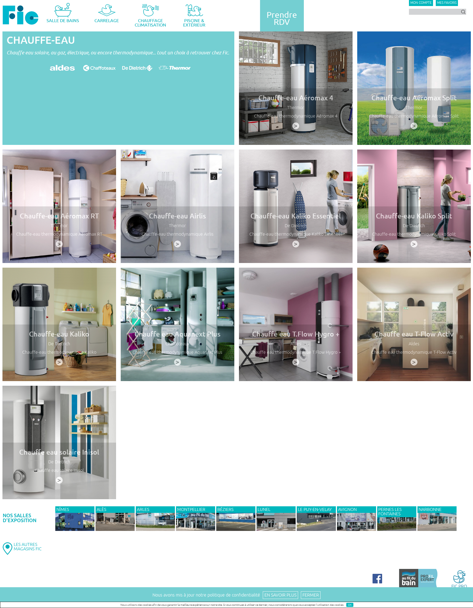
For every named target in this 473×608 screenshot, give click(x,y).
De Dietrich (296, 226)
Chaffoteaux (177, 344)
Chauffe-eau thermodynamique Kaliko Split (414, 234)
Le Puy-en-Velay (315, 509)
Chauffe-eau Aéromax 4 (295, 98)
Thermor (295, 107)
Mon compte (421, 3)
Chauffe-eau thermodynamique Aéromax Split (414, 116)
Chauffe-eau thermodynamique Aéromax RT (59, 234)
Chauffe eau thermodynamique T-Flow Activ (414, 352)
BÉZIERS (225, 509)
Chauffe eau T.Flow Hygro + (295, 334)
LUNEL (264, 509)
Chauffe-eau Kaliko (59, 334)
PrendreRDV (282, 18)
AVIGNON (347, 509)
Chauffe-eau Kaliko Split (414, 216)
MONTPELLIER (191, 509)
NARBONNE (430, 509)
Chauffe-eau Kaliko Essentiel (295, 216)
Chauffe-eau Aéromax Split (414, 98)
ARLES (143, 509)
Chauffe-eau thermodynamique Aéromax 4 (296, 116)
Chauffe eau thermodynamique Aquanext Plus (177, 352)
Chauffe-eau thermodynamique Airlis (178, 234)
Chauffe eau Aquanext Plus (177, 334)
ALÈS (101, 509)
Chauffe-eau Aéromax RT (59, 216)
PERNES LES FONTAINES (390, 512)
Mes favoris (447, 3)
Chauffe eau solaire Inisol (59, 452)
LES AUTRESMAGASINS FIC (28, 547)
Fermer (310, 595)
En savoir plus (280, 595)
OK (350, 605)
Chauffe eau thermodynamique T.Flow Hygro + (295, 352)
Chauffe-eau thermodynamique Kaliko (59, 352)
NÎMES (62, 509)
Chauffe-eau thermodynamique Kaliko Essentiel (295, 234)
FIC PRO (459, 586)
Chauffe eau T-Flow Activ (414, 334)
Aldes (295, 344)
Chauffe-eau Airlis (177, 216)
